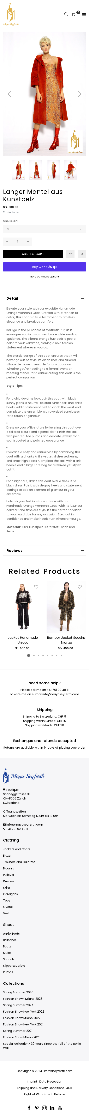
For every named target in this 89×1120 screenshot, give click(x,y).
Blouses (8, 868)
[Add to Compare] (82, 254)
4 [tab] (43, 655)
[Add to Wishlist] (70, 254)
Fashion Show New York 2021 (23, 1024)
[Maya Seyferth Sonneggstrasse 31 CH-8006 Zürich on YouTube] (60, 1108)
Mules (7, 953)
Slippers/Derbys (14, 966)
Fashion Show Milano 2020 (22, 1037)
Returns (59, 1094)
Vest (6, 913)
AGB (69, 1088)
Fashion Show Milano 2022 (21, 1018)
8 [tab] (61, 655)
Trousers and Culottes (19, 862)
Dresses (8, 881)
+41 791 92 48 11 (58, 690)
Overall (8, 907)
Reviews (14, 550)
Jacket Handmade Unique (23, 640)
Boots (7, 946)
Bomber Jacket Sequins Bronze (66, 640)
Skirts (7, 888)
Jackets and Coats (16, 849)
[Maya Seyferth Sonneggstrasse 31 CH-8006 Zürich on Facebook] (29, 1108)
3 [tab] (38, 655)
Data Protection (50, 1081)
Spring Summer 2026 (18, 992)
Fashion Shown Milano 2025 (22, 999)
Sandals (8, 959)
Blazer (7, 856)
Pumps (8, 972)
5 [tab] (47, 655)
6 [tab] (52, 655)
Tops (6, 900)
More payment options (45, 276)
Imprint (32, 1081)
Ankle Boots (11, 934)
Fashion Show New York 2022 (23, 1012)
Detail (12, 298)
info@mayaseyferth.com (60, 694)
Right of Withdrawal (38, 1094)
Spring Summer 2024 (18, 1005)
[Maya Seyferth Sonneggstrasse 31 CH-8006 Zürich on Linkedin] (52, 1108)
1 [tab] (28, 655)
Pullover (8, 875)
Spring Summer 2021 (17, 1031)
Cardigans (10, 894)
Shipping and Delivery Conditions (40, 1088)
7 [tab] (56, 655)
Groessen (10, 221)
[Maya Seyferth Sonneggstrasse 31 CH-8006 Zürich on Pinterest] (37, 1108)
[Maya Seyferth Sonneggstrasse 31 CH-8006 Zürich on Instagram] (44, 1108)
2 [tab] (34, 655)
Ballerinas (10, 940)
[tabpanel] (22, 615)
